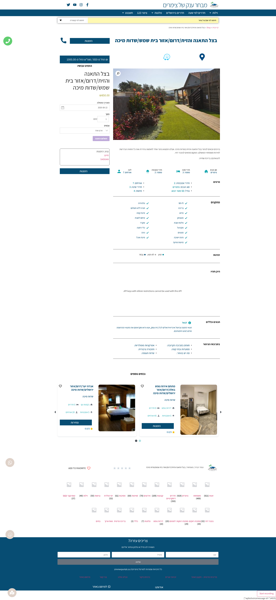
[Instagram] (81, 4)
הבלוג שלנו (123, 577)
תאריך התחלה (103, 103)
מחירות (75, 422)
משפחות (190, 467)
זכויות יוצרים (170, 577)
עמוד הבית (199, 467)
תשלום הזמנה (101, 138)
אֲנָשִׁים (107, 126)
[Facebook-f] (87, 4)
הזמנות (88, 41)
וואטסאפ (104, 159)
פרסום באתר (84, 577)
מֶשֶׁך (108, 114)
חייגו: (106, 155)
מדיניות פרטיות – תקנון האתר (204, 577)
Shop (209, 27)
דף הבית (215, 27)
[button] (118, 73)
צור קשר (103, 577)
